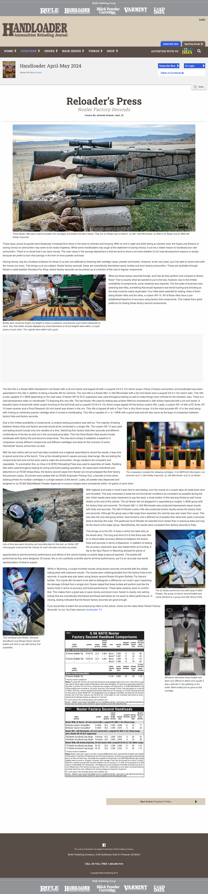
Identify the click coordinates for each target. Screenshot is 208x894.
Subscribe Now (170, 43)
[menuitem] (181, 73)
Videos (93, 51)
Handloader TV (93, 609)
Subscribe (29, 51)
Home (8, 51)
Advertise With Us (164, 51)
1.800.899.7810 (115, 863)
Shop (111, 51)
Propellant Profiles (155, 801)
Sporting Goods (193, 43)
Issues (49, 51)
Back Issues (71, 51)
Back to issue (36, 72)
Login (202, 19)
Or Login (189, 65)
